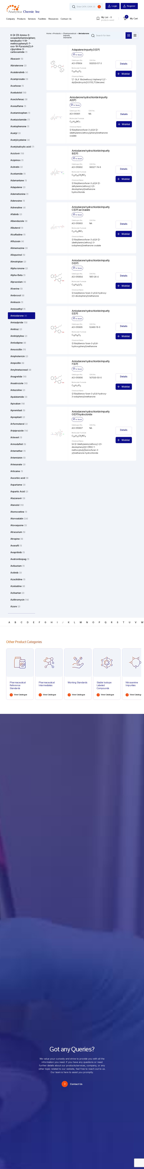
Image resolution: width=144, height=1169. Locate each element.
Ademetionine (19, 194)
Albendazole (18, 221)
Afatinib (16, 214)
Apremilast (17, 410)
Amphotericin (19, 356)
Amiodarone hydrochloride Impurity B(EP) (91, 152)
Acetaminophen (20, 112)
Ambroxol (17, 295)
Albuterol (16, 227)
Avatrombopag (19, 559)
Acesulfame (18, 106)
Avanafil (16, 545)
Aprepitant (17, 417)
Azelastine (17, 586)
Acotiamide (18, 173)
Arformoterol (19, 423)
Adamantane (18, 180)
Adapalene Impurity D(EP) (86, 49)
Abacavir (16, 58)
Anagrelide (18, 376)
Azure (15, 606)
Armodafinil (18, 444)
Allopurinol (17, 254)
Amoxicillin (18, 349)
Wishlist (126, 73)
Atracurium (17, 532)
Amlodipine (18, 342)
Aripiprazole (19, 430)
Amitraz (16, 329)
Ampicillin (17, 363)
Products (21, 18)
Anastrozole (19, 383)
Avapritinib (17, 552)
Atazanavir (17, 498)
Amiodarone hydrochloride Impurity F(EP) (91, 363)
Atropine (16, 538)
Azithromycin (19, 599)
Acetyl (15, 133)
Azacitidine (17, 579)
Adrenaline (18, 207)
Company (10, 18)
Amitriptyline (18, 336)
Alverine (16, 288)
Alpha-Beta (17, 275)
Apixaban (17, 403)
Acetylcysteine (20, 139)
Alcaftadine (17, 234)
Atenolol (17, 505)
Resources (53, 18)
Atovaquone (18, 525)
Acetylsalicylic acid (22, 146)
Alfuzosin (17, 241)
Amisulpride (18, 322)
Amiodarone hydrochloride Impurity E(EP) (91, 312)
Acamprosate (19, 79)
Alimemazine (19, 248)
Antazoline (17, 390)
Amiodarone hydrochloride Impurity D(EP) (91, 262)
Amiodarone (18, 315)
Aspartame (17, 484)
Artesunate (17, 464)
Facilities (42, 18)
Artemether (18, 450)
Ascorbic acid (19, 478)
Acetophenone (19, 126)
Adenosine (17, 200)
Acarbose (17, 85)
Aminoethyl (17, 308)
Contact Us (66, 18)
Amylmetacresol (20, 369)
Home (48, 33)
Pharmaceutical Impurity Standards (69, 36)
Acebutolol (18, 92)
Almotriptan (18, 261)
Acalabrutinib (19, 72)
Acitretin (16, 167)
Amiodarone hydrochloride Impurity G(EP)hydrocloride (91, 413)
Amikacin (16, 302)
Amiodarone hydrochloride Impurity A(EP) (89, 99)
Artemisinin (18, 457)
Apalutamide (18, 396)
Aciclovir (17, 153)
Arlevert (16, 437)
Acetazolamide (20, 119)
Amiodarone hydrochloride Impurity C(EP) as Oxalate (91, 208)
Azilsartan (17, 592)
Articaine (16, 471)
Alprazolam (18, 281)
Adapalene (17, 187)
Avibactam (17, 565)
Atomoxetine (18, 511)
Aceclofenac (18, 99)
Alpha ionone (19, 268)
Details (123, 63)
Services (32, 18)
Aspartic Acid (19, 491)
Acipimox (16, 160)
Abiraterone (18, 65)
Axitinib (16, 572)
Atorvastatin (19, 518)
